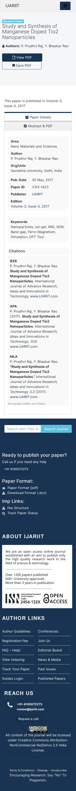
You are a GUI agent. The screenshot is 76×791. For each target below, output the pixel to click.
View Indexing (13, 659)
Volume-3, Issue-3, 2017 (30, 206)
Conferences (48, 631)
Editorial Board (50, 650)
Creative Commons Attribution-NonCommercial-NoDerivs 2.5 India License (39, 745)
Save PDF (23, 65)
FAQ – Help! (11, 650)
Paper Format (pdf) (23, 488)
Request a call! (28, 719)
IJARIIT (12, 5)
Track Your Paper (16, 669)
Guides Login (12, 678)
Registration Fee (15, 641)
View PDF (23, 57)
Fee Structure (18, 508)
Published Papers (51, 678)
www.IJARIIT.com (44, 296)
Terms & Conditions (22, 770)
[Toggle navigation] (65, 6)
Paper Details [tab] (40, 117)
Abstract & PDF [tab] (39, 126)
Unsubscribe (58, 770)
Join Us (44, 641)
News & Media (49, 659)
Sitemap (42, 770)
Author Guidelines (16, 631)
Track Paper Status (22, 513)
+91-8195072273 (16, 469)
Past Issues (47, 669)
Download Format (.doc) (26, 493)
